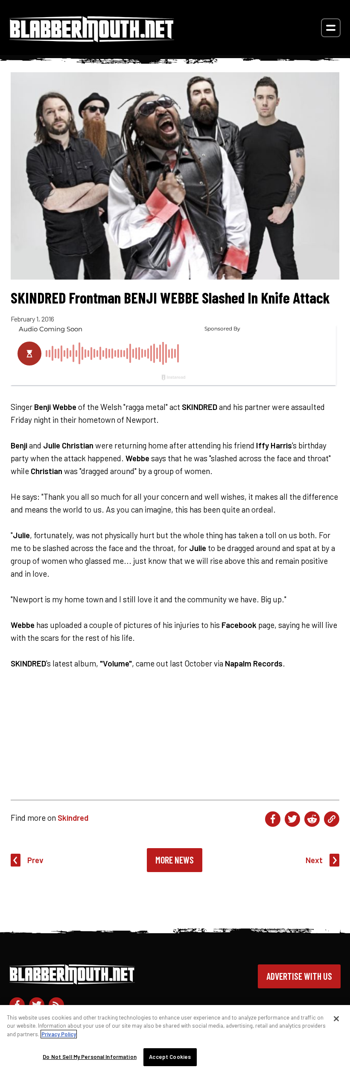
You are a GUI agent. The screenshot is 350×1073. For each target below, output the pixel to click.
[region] (175, 1039)
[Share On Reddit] (312, 819)
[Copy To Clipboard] (331, 819)
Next (314, 860)
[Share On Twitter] (292, 819)
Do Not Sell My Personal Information (90, 1056)
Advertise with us (299, 976)
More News (174, 859)
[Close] (336, 1018)
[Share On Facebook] (272, 819)
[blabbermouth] (91, 39)
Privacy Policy (58, 1034)
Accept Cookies (170, 1056)
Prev (35, 860)
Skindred (73, 817)
